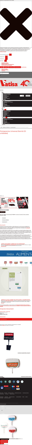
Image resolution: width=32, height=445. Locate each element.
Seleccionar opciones (4, 439)
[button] (16, 24)
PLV (4, 103)
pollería (5, 215)
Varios (4, 106)
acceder (3, 325)
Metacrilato (5, 95)
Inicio (1, 127)
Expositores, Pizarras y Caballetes (8, 119)
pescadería (1, 215)
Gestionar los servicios (5, 63)
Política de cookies (4, 69)
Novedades (1, 397)
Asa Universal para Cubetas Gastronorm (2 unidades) (12, 305)
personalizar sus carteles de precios (10, 244)
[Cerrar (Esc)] (7, 442)
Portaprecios (5, 104)
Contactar (3, 107)
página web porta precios (9, 300)
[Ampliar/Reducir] (1, 442)
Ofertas (5, 115)
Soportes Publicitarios (7, 98)
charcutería (21, 214)
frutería (24, 214)
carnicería (17, 214)
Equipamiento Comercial (7, 94)
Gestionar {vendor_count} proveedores (8, 64)
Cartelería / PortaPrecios (7, 93)
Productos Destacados (7, 397)
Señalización (5, 97)
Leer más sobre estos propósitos (7, 65)
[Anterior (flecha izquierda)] (1, 443)
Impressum (3, 70)
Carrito (3, 413)
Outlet (4, 99)
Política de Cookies (3, 51)
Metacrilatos (5, 102)
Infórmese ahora (3, 246)
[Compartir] (5, 442)
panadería (27, 214)
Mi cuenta (3, 405)
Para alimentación (12, 127)
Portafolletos (5, 96)
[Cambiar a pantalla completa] (3, 442)
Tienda (3, 109)
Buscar (3, 406)
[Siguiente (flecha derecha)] (3, 443)
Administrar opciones (5, 62)
